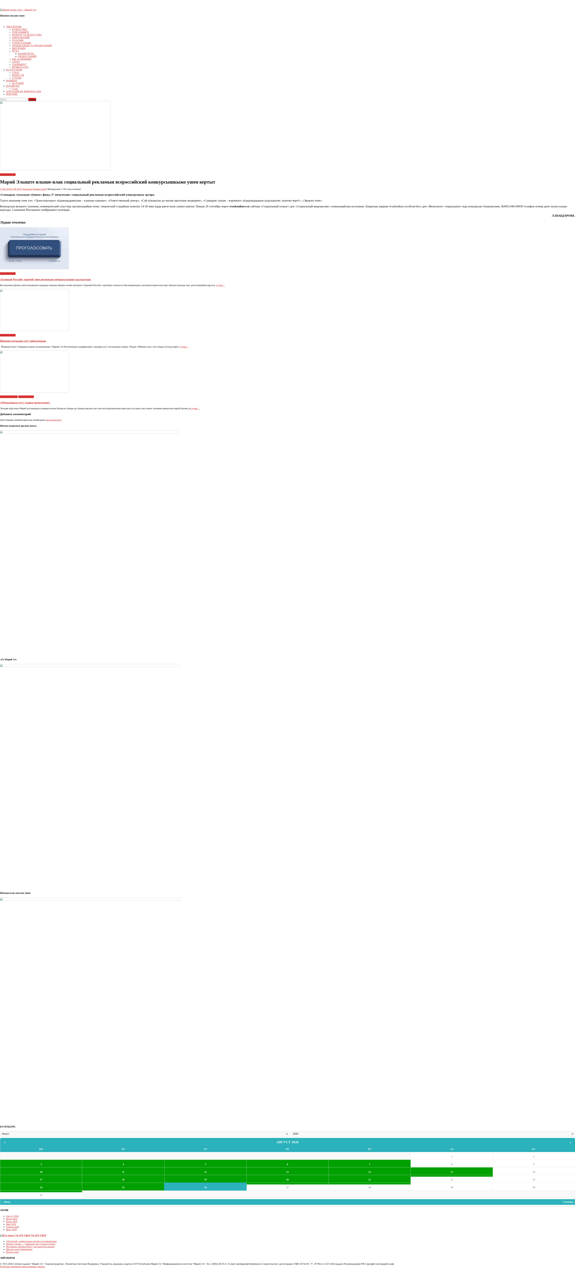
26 (205, 1187)
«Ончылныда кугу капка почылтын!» (25, 402)
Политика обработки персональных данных (22, 1266)
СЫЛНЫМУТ (19, 64)
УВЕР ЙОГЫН (14, 26)
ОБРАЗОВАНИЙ (21, 37)
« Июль (6, 1202)
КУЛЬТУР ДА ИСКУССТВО (27, 35)
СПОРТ (16, 61)
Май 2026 (11, 1224)
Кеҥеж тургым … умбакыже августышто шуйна (30, 1244)
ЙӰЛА (15, 51)
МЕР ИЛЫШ (18, 48)
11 (123, 1172)
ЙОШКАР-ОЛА (20, 67)
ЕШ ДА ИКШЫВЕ (22, 59)
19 (205, 1179)
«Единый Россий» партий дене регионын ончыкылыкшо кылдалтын (45, 279)
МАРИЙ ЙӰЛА (26, 53)
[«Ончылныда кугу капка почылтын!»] (287, 372)
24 (41, 1187)
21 (369, 1179)
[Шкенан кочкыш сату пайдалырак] (287, 310)
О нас (15, 88)
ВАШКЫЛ (11, 80)
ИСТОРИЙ (18, 83)
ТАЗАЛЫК (18, 40)
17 (41, 1179)
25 (123, 1187)
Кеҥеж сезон (12, 1252)
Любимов (27, 189)
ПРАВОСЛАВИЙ (27, 56)
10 (41, 1172)
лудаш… (220, 285)
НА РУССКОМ (14, 70)
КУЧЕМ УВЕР (19, 29)
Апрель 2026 (12, 1227)
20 (287, 1179)
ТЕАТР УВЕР (38, 1235)
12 (205, 1172)
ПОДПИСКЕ (12, 86)
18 (123, 1179)
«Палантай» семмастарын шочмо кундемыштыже (31, 1241)
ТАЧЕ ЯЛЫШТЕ (20, 32)
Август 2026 (287, 1142)
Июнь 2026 (11, 1221)
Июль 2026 (11, 1219)
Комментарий (40, 189)
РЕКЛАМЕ (12, 94)
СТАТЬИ (16, 78)
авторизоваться (53, 420)
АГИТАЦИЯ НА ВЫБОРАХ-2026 (23, 91)
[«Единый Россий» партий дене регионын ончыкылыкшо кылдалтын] (287, 248)
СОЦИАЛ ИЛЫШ (21, 43)
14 (369, 1172)
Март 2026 (11, 1229)
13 (287, 1172)
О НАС (15, 72)
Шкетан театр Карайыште (19, 1249)
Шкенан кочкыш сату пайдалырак (23, 340)
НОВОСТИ (18, 75)
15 (452, 1172)
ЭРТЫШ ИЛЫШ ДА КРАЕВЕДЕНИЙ (32, 45)
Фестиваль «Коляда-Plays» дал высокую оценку (30, 1246)
